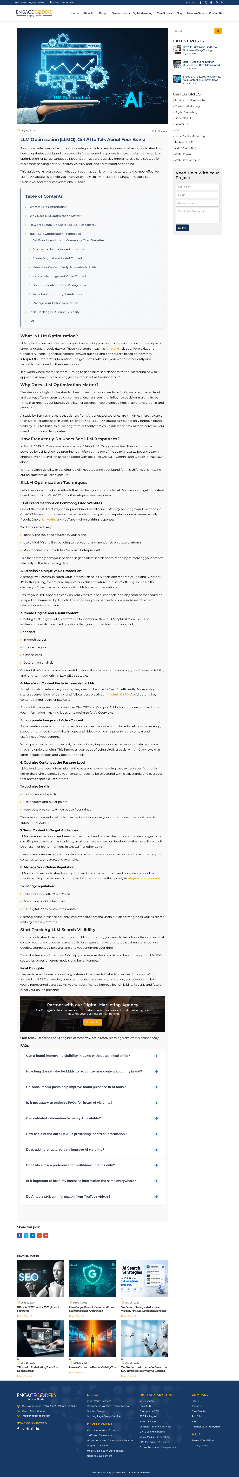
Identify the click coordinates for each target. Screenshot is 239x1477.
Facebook (19, 1235)
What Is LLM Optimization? (49, 207)
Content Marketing (187, 106)
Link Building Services (152, 1431)
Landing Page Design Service (103, 1416)
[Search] (218, 31)
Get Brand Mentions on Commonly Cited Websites (68, 240)
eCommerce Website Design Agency (108, 1406)
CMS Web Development (100, 1435)
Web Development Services (103, 1430)
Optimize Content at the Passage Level (60, 285)
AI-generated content (144, 878)
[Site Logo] (34, 13)
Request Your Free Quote (206, 1426)
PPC (177, 130)
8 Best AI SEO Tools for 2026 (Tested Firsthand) (38, 1309)
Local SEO (181, 124)
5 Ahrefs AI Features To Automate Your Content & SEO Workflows (202, 78)
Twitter (26, 1235)
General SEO (183, 118)
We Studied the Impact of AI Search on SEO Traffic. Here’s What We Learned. (144, 1369)
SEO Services (146, 1400)
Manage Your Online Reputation (55, 303)
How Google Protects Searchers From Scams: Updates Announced (91, 1309)
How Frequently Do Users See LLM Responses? (63, 224)
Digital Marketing (186, 112)
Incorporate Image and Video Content (59, 276)
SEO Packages (147, 1416)
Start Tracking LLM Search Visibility (55, 312)
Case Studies (164, 13)
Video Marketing (185, 148)
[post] (177, 49)
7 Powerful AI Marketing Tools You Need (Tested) (37, 1369)
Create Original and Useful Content (57, 258)
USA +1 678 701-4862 (64, 2)
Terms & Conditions (203, 1440)
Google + (39, 1235)
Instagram (32, 1428)
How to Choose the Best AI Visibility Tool (92, 1367)
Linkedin (37, 1428)
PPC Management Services (154, 1442)
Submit (182, 227)
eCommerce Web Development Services (110, 1440)
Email (45, 1235)
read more (24, 1316)
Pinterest (27, 1428)
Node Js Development (99, 1455)
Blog (179, 13)
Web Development (187, 160)
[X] (206, 2)
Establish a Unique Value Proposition (59, 249)
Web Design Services (99, 1400)
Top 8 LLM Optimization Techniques (55, 233)
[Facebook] (200, 2)
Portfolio (197, 1416)
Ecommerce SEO (149, 1411)
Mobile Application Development (106, 1450)
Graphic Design (96, 1411)
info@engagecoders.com (36, 1415)
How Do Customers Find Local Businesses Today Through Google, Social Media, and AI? (200, 48)
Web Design (183, 154)
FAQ (32, 321)
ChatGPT (113, 348)
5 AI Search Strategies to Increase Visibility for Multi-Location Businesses (143, 1309)
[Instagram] (216, 2)
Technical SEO (184, 142)
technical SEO (118, 694)
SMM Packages (148, 1421)
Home (75, 13)
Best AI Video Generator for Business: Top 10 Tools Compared (201, 63)
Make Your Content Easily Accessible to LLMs (64, 267)
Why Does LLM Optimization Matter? (56, 215)
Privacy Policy (200, 1445)
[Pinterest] (211, 2)
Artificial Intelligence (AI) (190, 100)
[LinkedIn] (222, 2)
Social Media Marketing (190, 136)
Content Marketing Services (155, 1426)
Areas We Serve (195, 13)
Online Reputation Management (157, 1447)
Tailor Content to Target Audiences (57, 294)
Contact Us (215, 13)
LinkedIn (48, 519)
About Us (88, 13)
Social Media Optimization (154, 1436)
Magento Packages (98, 1445)
